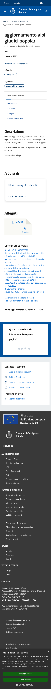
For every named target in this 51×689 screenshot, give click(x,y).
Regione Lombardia (12, 2)
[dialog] (25, 669)
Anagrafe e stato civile (15, 495)
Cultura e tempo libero (15, 499)
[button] (25, 685)
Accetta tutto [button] (25, 674)
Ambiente (10, 531)
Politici (8, 474)
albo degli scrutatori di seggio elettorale (21, 300)
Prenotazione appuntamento (18, 620)
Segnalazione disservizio (16, 624)
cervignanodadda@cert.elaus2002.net (22, 605)
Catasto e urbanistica (15, 511)
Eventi (8, 574)
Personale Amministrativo (17, 478)
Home (5, 21)
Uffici (8, 467)
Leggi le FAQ (11, 628)
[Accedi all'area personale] (41, 3)
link (3, 669)
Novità (14, 21)
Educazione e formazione (16, 523)
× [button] (48, 651)
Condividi (9, 63)
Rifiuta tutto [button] (25, 680)
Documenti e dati (13, 482)
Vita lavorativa (12, 503)
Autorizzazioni (12, 538)
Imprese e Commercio (15, 507)
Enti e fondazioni (13, 471)
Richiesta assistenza (14, 632)
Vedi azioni (21, 63)
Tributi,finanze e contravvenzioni (19, 527)
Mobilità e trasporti (14, 514)
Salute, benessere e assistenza (18, 534)
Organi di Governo (13, 459)
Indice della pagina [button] (15, 95)
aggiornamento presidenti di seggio (19, 297)
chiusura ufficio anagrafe (14, 288)
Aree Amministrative (14, 463)
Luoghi (8, 570)
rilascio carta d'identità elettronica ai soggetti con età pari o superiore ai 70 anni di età (25, 254)
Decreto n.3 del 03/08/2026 (16, 250)
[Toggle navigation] (4, 10)
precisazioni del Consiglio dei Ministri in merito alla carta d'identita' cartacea (24, 266)
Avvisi (22, 21)
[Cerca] (45, 10)
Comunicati (10, 555)
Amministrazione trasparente (18, 644)
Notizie (9, 551)
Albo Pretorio (11, 648)
